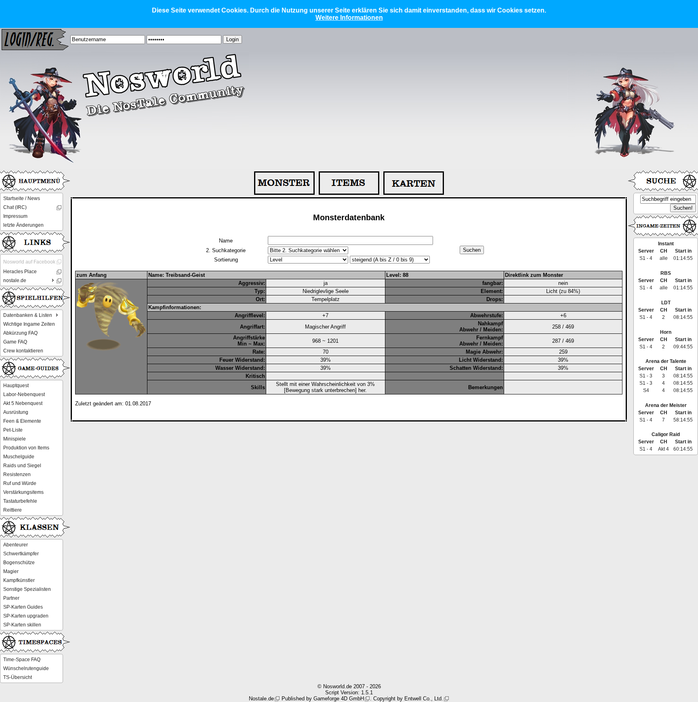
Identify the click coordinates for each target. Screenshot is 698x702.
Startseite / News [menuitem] (21, 198)
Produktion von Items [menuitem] (26, 448)
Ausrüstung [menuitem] (15, 412)
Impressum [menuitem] (15, 216)
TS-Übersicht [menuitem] (17, 677)
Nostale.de (261, 699)
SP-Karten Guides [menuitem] (23, 607)
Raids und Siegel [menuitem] (22, 465)
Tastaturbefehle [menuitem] (20, 501)
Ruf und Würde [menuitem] (19, 483)
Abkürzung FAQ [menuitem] (20, 333)
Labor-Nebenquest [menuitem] (24, 394)
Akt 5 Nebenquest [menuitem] (22, 403)
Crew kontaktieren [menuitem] (23, 351)
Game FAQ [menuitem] (15, 342)
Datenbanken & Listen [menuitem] (27, 315)
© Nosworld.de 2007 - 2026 (349, 686)
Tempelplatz (325, 299)
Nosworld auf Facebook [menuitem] (29, 262)
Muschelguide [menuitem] (18, 457)
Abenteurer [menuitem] (15, 545)
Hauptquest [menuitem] (16, 385)
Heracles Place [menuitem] (20, 271)
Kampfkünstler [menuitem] (19, 580)
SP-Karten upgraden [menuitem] (25, 616)
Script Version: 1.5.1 (349, 692)
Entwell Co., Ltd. (423, 699)
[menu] (31, 212)
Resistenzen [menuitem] (17, 474)
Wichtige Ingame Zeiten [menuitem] (29, 324)
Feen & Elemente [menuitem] (22, 421)
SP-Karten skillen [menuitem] (22, 625)
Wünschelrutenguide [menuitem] (26, 668)
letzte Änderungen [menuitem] (23, 225)
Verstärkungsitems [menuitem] (23, 492)
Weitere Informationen (349, 17)
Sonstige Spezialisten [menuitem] (27, 589)
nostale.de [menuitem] (14, 280)
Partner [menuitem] (11, 598)
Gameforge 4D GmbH (338, 699)
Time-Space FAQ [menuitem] (21, 659)
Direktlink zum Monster (534, 275)
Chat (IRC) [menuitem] (15, 207)
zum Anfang (91, 275)
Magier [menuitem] (11, 571)
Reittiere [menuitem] (12, 510)
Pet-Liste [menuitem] (13, 430)
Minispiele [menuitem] (14, 439)
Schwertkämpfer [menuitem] (21, 554)
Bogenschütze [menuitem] (19, 562)
